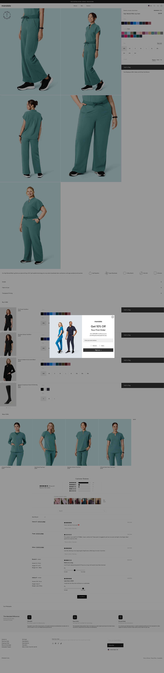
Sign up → (98, 350)
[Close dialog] (113, 317)
